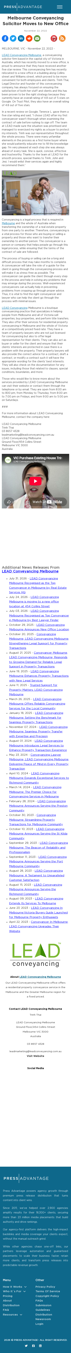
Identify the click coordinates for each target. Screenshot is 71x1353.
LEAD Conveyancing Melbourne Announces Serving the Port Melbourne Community (38, 861)
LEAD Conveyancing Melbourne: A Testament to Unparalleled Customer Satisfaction (36, 875)
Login (39, 1324)
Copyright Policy (47, 1296)
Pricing (7, 1296)
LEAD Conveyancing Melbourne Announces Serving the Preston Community (38, 806)
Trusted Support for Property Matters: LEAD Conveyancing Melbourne (36, 690)
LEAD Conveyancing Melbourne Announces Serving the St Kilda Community (38, 834)
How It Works (12, 1287)
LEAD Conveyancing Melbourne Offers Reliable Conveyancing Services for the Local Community (37, 704)
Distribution (11, 1305)
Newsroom (43, 1319)
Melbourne (8, 223)
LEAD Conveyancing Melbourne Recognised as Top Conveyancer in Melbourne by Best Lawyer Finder (39, 615)
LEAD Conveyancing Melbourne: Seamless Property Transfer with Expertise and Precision (38, 732)
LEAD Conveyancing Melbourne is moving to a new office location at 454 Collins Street (34, 602)
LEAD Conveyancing (14, 308)
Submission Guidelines (43, 1307)
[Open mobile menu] (59, 6)
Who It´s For (12, 1291)
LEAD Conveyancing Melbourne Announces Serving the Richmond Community (35, 889)
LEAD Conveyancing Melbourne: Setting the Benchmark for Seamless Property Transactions (36, 718)
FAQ (6, 1310)
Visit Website (35, 1056)
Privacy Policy (45, 1287)
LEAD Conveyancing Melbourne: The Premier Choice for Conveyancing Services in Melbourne (35, 792)
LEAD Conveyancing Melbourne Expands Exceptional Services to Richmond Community (39, 778)
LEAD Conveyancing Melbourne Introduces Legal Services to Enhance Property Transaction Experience (38, 745)
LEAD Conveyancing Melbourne (21, 55)
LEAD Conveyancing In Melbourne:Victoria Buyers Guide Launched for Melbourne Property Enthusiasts (38, 912)
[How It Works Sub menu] (25, 1286)
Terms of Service (48, 1291)
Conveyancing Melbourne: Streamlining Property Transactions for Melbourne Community (36, 820)
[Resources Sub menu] (21, 1314)
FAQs (39, 1300)
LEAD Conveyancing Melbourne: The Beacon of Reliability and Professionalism (38, 847)
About (7, 1300)
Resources (10, 1315)
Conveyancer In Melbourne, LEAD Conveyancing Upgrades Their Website (38, 926)
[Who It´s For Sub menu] (24, 1291)
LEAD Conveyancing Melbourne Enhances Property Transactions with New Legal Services (39, 676)
